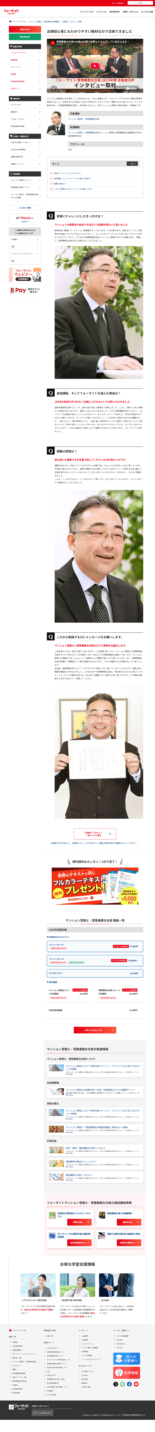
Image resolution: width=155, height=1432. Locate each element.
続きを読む (69, 1074)
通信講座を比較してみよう (79, 1175)
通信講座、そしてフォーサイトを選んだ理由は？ (73, 178)
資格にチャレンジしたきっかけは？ (68, 173)
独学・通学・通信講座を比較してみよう (85, 1148)
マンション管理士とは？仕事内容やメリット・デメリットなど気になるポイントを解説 (103, 1067)
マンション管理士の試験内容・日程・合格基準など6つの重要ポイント (100, 1089)
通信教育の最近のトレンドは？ (81, 1161)
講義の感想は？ (60, 183)
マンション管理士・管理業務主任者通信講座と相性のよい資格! (97, 1127)
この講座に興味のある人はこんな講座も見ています (25, 231)
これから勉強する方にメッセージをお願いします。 (73, 189)
